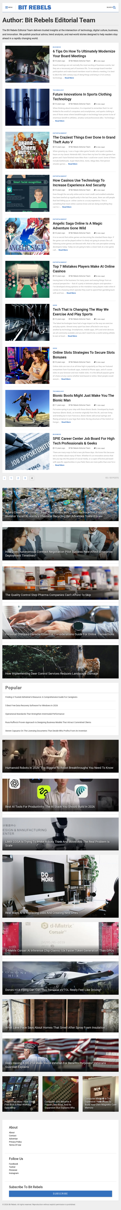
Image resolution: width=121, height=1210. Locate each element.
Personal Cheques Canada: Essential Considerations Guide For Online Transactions (59, 634)
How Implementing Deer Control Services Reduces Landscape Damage (51, 673)
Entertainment (60, 133)
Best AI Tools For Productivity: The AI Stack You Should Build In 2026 (50, 806)
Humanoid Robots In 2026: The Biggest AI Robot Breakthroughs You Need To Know (59, 768)
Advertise (13, 1139)
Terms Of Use (15, 1145)
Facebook (13, 1164)
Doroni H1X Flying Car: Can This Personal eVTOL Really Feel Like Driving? (53, 990)
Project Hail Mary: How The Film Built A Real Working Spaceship (19, 1104)
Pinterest (13, 1170)
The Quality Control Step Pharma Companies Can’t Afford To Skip (48, 595)
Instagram (14, 1173)
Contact (12, 1135)
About (12, 1132)
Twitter (12, 1167)
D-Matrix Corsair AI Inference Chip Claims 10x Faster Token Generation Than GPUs (59, 950)
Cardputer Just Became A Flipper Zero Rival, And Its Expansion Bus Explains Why (60, 1104)
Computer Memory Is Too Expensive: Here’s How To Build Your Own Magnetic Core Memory (100, 1103)
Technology (58, 90)
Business (57, 47)
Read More (69, 78)
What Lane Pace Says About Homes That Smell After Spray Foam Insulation (55, 1027)
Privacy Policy (15, 1142)
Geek (55, 305)
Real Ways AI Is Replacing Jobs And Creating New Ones (41, 913)
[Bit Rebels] (33, 10)
